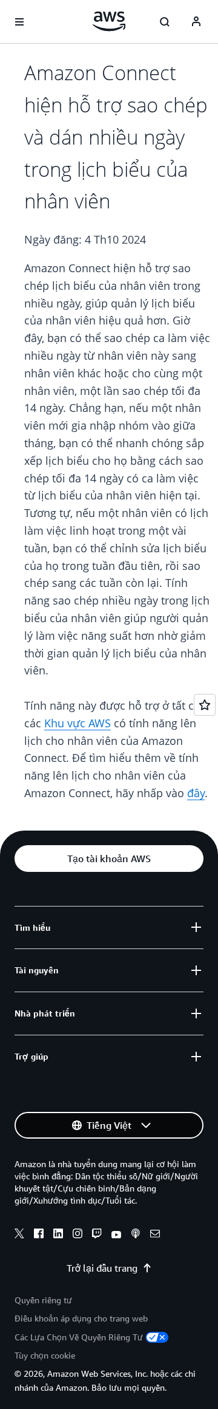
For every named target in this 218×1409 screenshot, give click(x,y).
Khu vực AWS (77, 723)
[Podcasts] (135, 1235)
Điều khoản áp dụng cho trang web (81, 1318)
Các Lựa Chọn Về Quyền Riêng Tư (79, 1337)
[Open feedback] (205, 705)
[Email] (155, 1235)
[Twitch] (97, 1235)
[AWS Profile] (196, 22)
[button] (109, 858)
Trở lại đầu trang (102, 1268)
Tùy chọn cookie (45, 1355)
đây (196, 793)
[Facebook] (39, 1235)
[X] (19, 1235)
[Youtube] (116, 1235)
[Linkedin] (58, 1235)
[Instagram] (77, 1235)
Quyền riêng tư (43, 1300)
